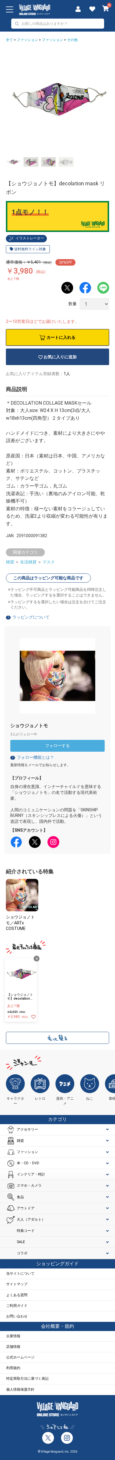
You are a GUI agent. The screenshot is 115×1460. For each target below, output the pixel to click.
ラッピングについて (31, 617)
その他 (72, 40)
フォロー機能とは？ (32, 757)
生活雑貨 (28, 562)
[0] (105, 9)
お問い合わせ (16, 1316)
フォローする (57, 745)
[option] (57, 100)
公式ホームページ (20, 1357)
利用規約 (13, 1368)
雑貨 (10, 562)
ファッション (27, 40)
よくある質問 (16, 1295)
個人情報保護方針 (20, 1389)
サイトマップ (16, 1284)
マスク (48, 562)
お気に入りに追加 (60, 356)
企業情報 (13, 1336)
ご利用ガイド (16, 1306)
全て (9, 40)
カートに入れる (61, 337)
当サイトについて (20, 1273)
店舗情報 (13, 1347)
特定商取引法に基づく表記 (27, 1378)
